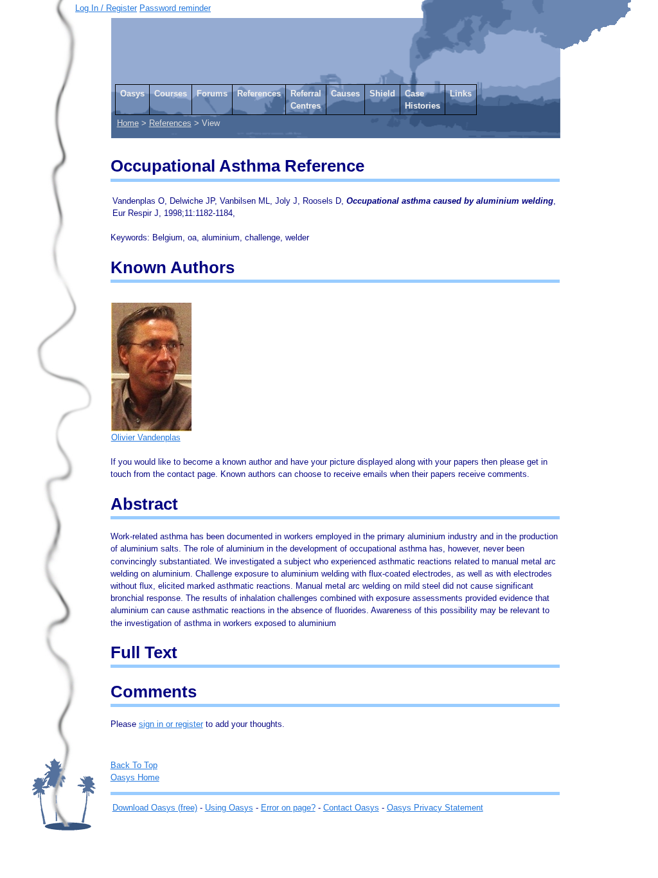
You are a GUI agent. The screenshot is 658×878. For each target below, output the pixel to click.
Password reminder (175, 8)
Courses (170, 93)
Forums (212, 93)
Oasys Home (135, 777)
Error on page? (288, 807)
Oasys (132, 93)
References (259, 93)
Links (461, 93)
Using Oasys (229, 807)
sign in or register (171, 724)
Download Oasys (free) (154, 807)
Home (128, 123)
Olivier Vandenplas (146, 437)
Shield (382, 93)
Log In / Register (106, 8)
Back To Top (134, 765)
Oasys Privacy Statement (435, 807)
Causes (345, 93)
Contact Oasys (351, 807)
